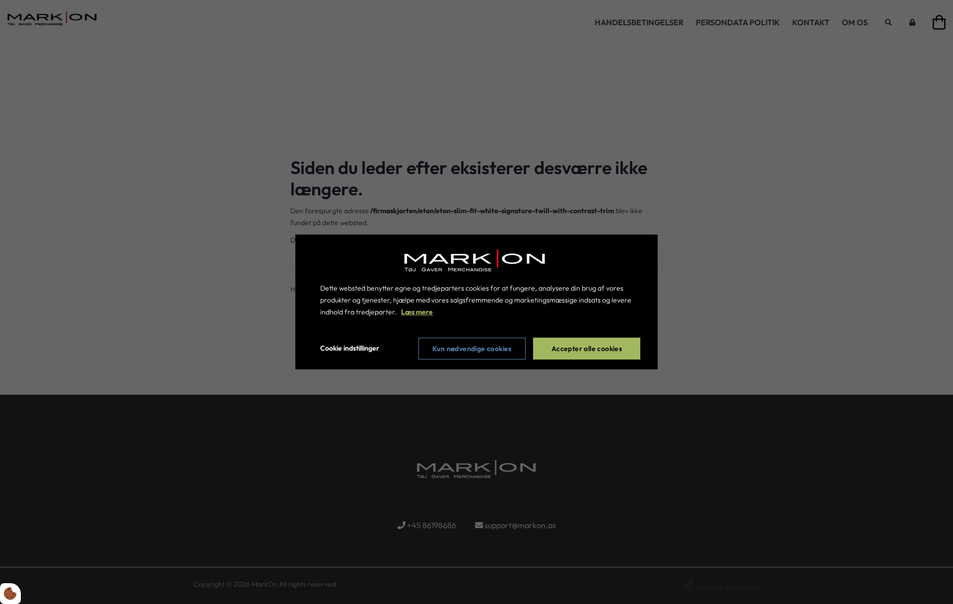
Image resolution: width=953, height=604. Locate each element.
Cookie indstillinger (349, 348)
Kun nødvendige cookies (472, 348)
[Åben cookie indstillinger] (10, 593)
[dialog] (476, 302)
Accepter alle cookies (586, 348)
